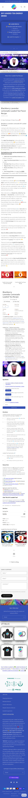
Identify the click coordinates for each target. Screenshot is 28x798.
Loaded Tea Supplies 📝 (6, 668)
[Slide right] (17, 48)
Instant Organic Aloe (8, 490)
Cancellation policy (14, 795)
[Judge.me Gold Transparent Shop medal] (7, 683)
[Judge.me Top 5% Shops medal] (20, 683)
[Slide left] (11, 48)
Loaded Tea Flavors (18, 81)
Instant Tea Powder (9, 478)
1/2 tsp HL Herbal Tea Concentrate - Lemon (14, 386)
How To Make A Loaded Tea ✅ (8, 667)
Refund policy (16, 791)
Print (14, 556)
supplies (11, 239)
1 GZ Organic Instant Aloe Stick (12, 388)
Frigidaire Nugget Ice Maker (13, 447)
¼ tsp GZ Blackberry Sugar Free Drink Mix (14, 392)
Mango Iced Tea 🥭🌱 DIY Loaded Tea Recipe (20, 545)
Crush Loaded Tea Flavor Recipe (7, 283)
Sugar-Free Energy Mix (10, 481)
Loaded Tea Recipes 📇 (21, 667)
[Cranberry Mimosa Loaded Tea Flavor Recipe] (20, 275)
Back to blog (15, 562)
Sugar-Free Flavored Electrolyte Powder (15, 494)
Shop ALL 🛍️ (24, 668)
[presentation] (13, 286)
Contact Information (7, 704)
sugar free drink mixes (14, 321)
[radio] (3, 299)
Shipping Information (7, 698)
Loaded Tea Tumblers (20, 659)
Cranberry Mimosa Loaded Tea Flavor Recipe (20, 283)
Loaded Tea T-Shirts (7, 659)
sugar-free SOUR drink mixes (14, 357)
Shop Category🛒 (17, 668)
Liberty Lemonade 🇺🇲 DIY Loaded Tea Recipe (7, 545)
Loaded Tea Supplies (17, 97)
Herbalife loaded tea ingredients (16, 93)
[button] (2, 6)
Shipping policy (14, 793)
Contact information (22, 793)
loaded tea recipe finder (7, 253)
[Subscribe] (23, 617)
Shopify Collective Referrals (9, 707)
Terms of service (7, 793)
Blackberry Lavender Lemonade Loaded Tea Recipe (11, 294)
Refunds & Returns (7, 701)
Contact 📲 (23, 670)
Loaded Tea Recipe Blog (8, 714)
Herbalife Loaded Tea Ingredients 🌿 (11, 670)
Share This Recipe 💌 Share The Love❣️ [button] (11, 120)
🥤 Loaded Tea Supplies (13, 37)
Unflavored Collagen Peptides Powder (11, 493)
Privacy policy (23, 791)
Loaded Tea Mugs (20, 641)
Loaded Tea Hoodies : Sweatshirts (7, 642)
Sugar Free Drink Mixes (9, 86)
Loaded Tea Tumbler (14, 402)
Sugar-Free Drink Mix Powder (11, 483)
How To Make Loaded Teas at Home (11, 232)
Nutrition (5, 508)
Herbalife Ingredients (7, 711)
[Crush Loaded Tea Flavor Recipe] (7, 275)
